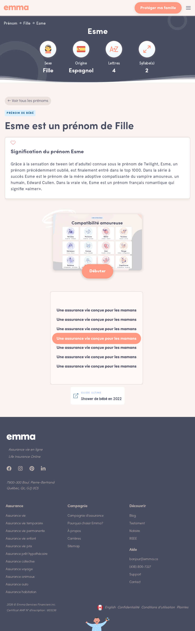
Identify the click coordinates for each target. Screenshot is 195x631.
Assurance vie (16, 515)
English (110, 607)
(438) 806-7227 (140, 566)
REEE (133, 538)
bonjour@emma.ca (143, 559)
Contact (135, 582)
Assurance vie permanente (25, 531)
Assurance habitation (21, 592)
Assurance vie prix (19, 546)
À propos (74, 531)
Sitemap (74, 546)
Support (135, 574)
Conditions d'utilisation (158, 607)
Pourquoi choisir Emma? (85, 523)
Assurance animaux (20, 576)
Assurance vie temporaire (24, 523)
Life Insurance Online (24, 456)
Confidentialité (128, 607)
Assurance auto (17, 584)
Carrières (74, 538)
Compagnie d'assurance (86, 515)
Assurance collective (20, 561)
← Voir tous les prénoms (28, 101)
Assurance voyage (19, 569)
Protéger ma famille (158, 8)
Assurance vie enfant (21, 538)
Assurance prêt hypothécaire (27, 554)
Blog (132, 515)
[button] (188, 8)
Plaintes (182, 607)
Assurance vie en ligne (26, 449)
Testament (137, 523)
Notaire (134, 531)
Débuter (97, 271)
